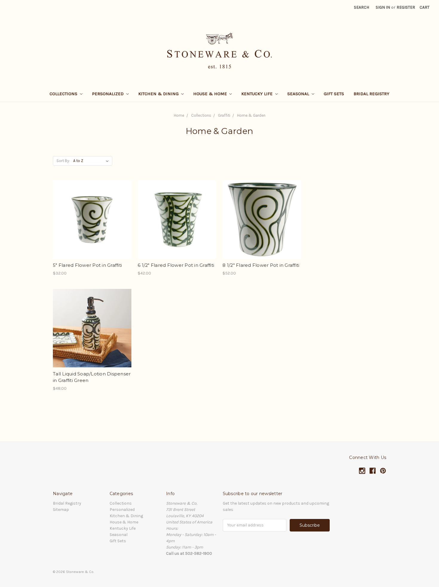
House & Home (210, 93)
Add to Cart (92, 230)
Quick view (92, 209)
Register (406, 7)
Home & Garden (251, 115)
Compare (90, 219)
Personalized (108, 93)
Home (179, 115)
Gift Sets (334, 93)
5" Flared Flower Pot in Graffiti (87, 265)
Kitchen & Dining (159, 93)
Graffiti (224, 115)
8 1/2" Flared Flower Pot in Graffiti (260, 265)
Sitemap (61, 509)
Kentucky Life (257, 93)
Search (361, 7)
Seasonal (298, 93)
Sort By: (63, 160)
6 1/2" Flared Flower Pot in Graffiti (176, 265)
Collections (64, 93)
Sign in (383, 7)
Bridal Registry (371, 93)
